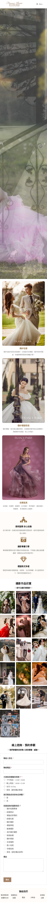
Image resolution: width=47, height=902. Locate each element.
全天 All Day (11, 787)
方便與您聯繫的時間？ (12, 777)
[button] (2, 143)
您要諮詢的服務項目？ (12, 806)
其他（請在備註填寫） (15, 790)
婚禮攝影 (10, 829)
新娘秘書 (10, 835)
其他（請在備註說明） (15, 852)
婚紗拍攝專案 (12, 809)
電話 (23, 897)
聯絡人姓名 (8, 758)
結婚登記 (10, 812)
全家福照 (10, 842)
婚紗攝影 (10, 822)
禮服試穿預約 (12, 815)
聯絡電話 (7, 768)
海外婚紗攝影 (12, 832)
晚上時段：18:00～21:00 (15, 783)
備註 (5, 857)
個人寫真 (10, 845)
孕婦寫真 (10, 849)
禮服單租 (10, 825)
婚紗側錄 (10, 839)
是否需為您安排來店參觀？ (13, 795)
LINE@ (33, 897)
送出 (7, 879)
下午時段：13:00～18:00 (15, 780)
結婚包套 (10, 819)
